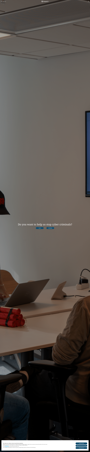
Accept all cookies (81, 443)
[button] (89, 1)
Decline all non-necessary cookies (81, 445)
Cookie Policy (7, 446)
